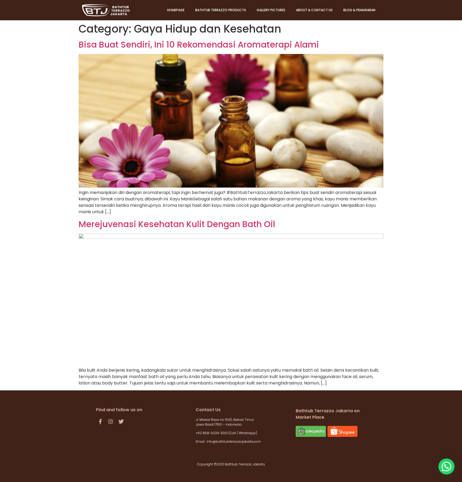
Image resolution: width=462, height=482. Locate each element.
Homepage (175, 10)
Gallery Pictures (271, 10)
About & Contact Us (314, 10)
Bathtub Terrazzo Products (220, 10)
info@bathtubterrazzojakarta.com (234, 441)
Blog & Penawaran (359, 10)
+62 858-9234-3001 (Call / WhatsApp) (227, 433)
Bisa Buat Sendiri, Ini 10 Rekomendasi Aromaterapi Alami (199, 44)
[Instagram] (110, 421)
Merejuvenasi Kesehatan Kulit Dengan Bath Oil (177, 224)
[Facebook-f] (100, 421)
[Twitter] (121, 421)
